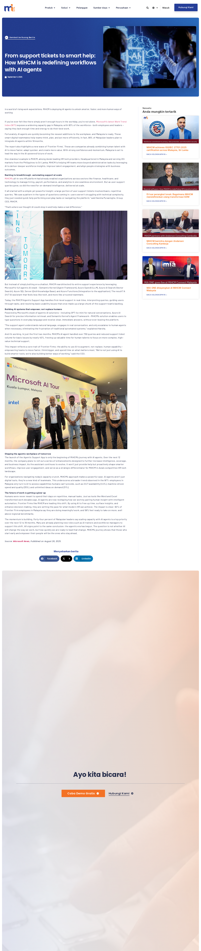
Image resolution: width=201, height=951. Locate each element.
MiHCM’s (9, 178)
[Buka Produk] (54, 7)
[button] (49, 559)
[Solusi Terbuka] (70, 7)
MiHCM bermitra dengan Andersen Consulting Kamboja (165, 242)
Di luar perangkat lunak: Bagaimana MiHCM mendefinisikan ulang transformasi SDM (170, 195)
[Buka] (157, 7)
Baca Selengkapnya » (157, 154)
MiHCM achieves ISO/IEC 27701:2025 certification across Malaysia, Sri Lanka (167, 148)
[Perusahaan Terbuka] (130, 7)
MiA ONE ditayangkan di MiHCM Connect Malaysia (169, 289)
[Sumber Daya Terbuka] (109, 7)
